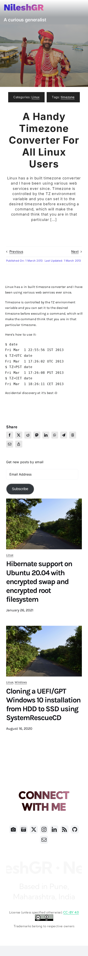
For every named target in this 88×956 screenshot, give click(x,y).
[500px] (13, 829)
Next (75, 251)
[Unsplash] (23, 829)
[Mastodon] (36, 435)
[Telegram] (63, 435)
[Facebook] (9, 435)
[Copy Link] (18, 444)
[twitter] (34, 829)
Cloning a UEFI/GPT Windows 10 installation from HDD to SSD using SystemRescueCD (43, 704)
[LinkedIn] (45, 435)
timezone (68, 97)
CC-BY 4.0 (71, 912)
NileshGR (24, 7)
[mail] (44, 840)
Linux (35, 97)
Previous (16, 251)
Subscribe (20, 489)
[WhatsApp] (54, 435)
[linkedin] (54, 829)
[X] (18, 435)
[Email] (9, 444)
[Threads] (72, 435)
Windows (21, 682)
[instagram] (44, 829)
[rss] (64, 829)
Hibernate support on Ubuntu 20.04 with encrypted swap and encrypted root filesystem (39, 581)
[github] (75, 829)
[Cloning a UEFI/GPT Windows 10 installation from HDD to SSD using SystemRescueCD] (44, 628)
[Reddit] (27, 435)
